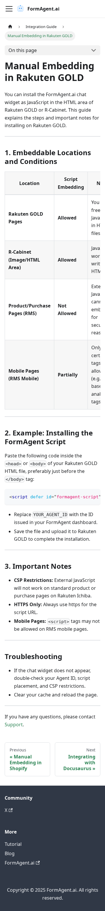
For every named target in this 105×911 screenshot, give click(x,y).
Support (14, 724)
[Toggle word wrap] (83, 496)
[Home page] (10, 26)
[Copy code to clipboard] (93, 496)
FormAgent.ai (19, 863)
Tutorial (13, 844)
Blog (10, 853)
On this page (22, 50)
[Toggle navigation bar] (9, 8)
